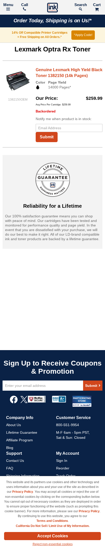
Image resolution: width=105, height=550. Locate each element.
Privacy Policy (22, 492)
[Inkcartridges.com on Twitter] (24, 402)
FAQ (9, 468)
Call (24, 5)
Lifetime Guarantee (21, 432)
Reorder (62, 468)
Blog (9, 448)
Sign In (61, 461)
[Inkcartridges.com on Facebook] (14, 402)
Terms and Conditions (52, 521)
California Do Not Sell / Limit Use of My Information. (52, 526)
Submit (47, 137)
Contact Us (15, 461)
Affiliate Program (19, 440)
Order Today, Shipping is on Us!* (53, 20)
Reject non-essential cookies (53, 544)
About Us (13, 425)
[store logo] (52, 8)
